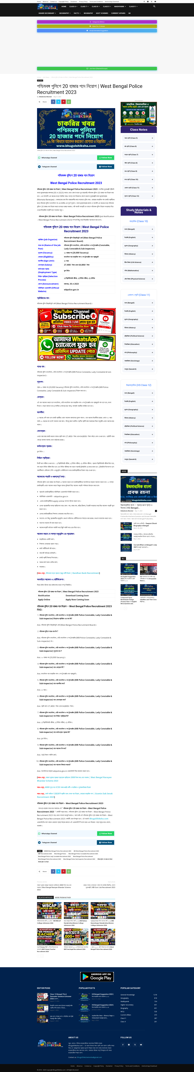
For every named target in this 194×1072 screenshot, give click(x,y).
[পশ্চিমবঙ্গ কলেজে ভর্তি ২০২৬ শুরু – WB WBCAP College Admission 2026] (49, 910)
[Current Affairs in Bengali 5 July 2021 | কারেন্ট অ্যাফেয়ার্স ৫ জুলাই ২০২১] (126, 548)
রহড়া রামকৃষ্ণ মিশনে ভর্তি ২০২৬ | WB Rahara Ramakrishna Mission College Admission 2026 (75, 923)
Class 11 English (126, 595)
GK (129, 13)
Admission (41, 918)
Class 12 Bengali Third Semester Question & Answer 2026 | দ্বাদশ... (60, 996)
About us (45, 1)
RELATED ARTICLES (45, 898)
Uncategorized (145, 574)
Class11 (132, 6)
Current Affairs (118, 13)
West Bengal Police (60, 854)
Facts (76, 13)
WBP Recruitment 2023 (45, 854)
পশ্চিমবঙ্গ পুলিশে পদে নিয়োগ (43, 862)
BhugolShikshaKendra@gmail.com (89, 1057)
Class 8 (95, 6)
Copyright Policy (63, 1)
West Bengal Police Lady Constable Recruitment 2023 (54, 856)
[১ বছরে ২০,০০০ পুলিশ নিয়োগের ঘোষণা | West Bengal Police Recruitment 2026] (103, 936)
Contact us (53, 1)
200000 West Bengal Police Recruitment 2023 (57, 851)
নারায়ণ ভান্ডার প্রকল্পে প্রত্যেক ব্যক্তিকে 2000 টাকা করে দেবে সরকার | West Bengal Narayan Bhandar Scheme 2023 (54, 887)
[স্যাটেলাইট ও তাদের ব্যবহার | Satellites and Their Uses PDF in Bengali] (148, 590)
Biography (88, 13)
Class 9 (106, 6)
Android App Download (112, 1)
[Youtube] (155, 1)
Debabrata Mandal (45, 96)
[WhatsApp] (68, 102)
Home (39, 1)
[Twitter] (151, 1)
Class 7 (84, 6)
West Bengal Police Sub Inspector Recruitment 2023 (79, 859)
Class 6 (72, 6)
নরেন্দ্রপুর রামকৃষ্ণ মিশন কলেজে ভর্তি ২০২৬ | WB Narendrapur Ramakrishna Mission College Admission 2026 (102, 923)
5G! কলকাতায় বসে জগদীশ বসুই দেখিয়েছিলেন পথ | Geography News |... (148, 579)
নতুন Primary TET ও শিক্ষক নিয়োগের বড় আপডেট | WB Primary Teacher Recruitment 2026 (47, 949)
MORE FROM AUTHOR (63, 898)
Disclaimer (74, 1)
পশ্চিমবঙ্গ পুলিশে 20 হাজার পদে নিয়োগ (104, 859)
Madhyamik (119, 6)
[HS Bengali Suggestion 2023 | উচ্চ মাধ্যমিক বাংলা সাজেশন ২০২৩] (84, 997)
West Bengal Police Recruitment (83, 856)
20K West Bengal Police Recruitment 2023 (86, 851)
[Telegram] (148, 1)
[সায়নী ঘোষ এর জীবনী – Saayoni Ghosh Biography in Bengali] (126, 526)
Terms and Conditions (96, 1)
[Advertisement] (97, 49)
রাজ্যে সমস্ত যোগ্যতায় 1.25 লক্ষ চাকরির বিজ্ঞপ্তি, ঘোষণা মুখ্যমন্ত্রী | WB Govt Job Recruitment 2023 (99, 886)
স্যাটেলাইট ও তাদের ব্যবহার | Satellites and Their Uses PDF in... (148, 599)
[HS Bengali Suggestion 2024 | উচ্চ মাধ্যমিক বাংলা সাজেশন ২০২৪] (84, 1008)
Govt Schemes (102, 13)
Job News (46, 77)
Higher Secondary (46, 13)
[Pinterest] (63, 102)
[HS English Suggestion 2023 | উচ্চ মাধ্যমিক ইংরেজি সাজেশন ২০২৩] (129, 569)
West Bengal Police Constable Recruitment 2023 (83, 854)
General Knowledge (146, 595)
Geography (64, 13)
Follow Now (106, 157)
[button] (154, 7)
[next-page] (42, 956)
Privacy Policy (83, 1)
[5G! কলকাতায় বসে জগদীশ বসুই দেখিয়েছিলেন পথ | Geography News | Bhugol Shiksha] (148, 569)
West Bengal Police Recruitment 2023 (49, 859)
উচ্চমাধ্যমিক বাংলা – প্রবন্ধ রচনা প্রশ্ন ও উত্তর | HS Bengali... (136, 506)
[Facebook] (144, 1)
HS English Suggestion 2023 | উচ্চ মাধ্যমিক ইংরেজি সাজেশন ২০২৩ (128, 579)
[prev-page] (38, 956)
